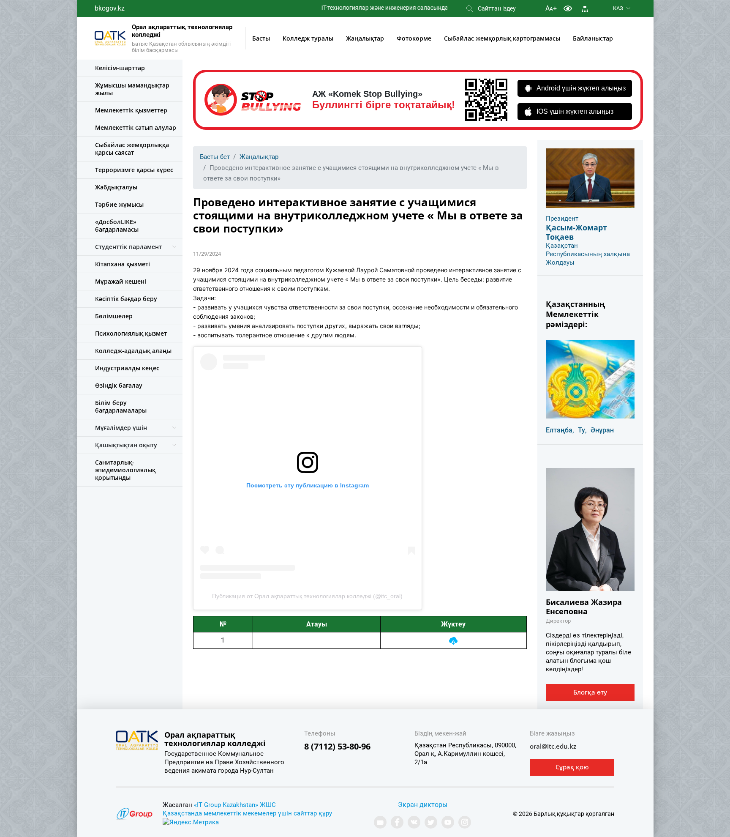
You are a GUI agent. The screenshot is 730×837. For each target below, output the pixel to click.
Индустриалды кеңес (127, 368)
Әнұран (602, 430)
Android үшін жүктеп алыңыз (581, 88)
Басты (261, 38)
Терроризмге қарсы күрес (134, 170)
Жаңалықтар (365, 38)
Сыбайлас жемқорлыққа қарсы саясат (132, 148)
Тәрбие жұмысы (119, 204)
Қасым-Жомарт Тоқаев (576, 232)
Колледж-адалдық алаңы (133, 351)
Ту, (582, 430)
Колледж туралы (308, 38)
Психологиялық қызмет (131, 333)
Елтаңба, (560, 430)
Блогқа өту (590, 692)
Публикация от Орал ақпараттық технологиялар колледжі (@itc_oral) (307, 596)
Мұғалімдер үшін (121, 428)
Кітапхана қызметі (122, 264)
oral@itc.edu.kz (553, 746)
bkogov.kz (110, 8)
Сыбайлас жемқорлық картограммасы (502, 38)
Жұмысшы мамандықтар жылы (132, 89)
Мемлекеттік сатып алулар (135, 127)
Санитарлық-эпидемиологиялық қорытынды (125, 469)
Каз (618, 8)
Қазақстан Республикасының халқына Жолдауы (588, 254)
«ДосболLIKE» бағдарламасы (117, 225)
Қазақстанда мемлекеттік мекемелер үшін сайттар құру (247, 813)
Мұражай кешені (120, 281)
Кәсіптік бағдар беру (126, 299)
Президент (562, 218)
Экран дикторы (422, 805)
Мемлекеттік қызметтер (131, 110)
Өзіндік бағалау (118, 385)
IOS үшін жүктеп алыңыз (575, 111)
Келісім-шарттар (120, 68)
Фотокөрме (414, 38)
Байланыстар (593, 38)
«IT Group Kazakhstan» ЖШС (235, 805)
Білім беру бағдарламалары (121, 406)
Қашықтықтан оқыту (126, 445)
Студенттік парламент (128, 247)
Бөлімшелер (114, 316)
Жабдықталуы (116, 187)
